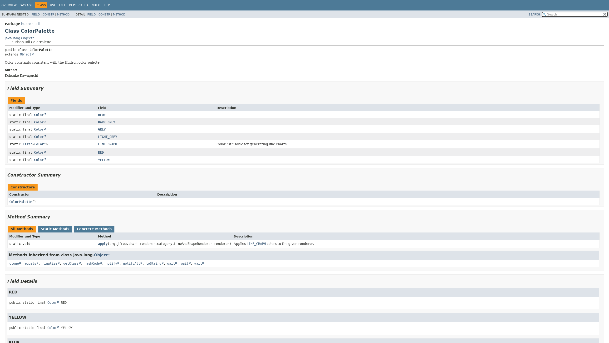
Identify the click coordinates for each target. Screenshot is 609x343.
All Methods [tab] (21, 229)
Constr (48, 14)
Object (25, 54)
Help (106, 5)
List (26, 144)
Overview (9, 5)
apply (103, 244)
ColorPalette (20, 202)
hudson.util (30, 24)
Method (63, 14)
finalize (49, 263)
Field (35, 14)
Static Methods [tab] (55, 229)
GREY (102, 129)
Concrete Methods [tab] (94, 229)
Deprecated (78, 5)
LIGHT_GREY (107, 137)
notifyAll (131, 263)
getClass (71, 263)
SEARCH (534, 14)
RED (101, 152)
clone (14, 263)
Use (53, 5)
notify (111, 263)
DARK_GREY (106, 122)
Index (95, 5)
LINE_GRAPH (107, 144)
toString (153, 263)
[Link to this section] (47, 88)
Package (26, 5)
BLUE (102, 115)
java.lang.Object (18, 38)
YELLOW (103, 160)
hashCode (92, 263)
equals (30, 263)
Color (39, 115)
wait (171, 263)
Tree (62, 5)
